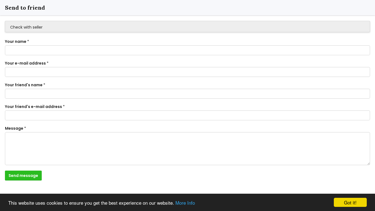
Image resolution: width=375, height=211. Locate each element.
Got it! (350, 202)
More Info (185, 202)
